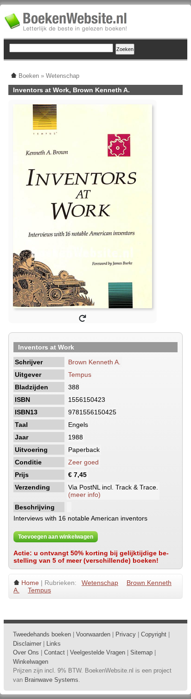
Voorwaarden (93, 634)
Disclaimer (27, 643)
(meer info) (84, 494)
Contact (54, 652)
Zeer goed (83, 462)
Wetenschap (100, 582)
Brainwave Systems (51, 679)
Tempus (79, 374)
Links (53, 643)
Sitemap (141, 652)
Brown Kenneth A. (94, 362)
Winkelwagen (30, 661)
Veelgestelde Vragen (97, 652)
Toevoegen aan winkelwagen (55, 537)
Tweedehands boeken (42, 634)
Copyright (153, 634)
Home (30, 582)
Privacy (125, 634)
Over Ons (26, 652)
